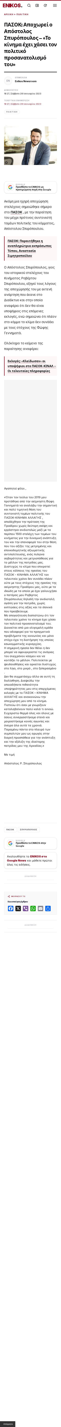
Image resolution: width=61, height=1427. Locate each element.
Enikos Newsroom (26, 81)
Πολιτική (22, 14)
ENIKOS (13, 5)
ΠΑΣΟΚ (16, 212)
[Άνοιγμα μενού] (55, 5)
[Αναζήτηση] (29, 5)
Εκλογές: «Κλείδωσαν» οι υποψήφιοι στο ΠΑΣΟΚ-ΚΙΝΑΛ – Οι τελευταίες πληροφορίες (32, 366)
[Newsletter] (37, 5)
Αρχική (8, 14)
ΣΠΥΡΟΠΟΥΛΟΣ (28, 829)
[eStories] (45, 5)
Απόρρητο (8, 1424)
